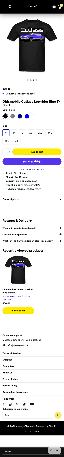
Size (4, 125)
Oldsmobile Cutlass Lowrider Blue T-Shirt (17, 291)
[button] (10, 149)
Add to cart (37, 151)
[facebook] (3, 404)
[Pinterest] (17, 404)
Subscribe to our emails (15, 409)
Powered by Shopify (46, 426)
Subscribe (58, 415)
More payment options (32, 169)
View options (18, 310)
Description (10, 199)
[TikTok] (24, 404)
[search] (10, 6)
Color (8, 109)
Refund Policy (9, 385)
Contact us (8, 366)
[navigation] (37, 80)
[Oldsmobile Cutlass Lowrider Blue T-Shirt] (18, 270)
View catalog (4, 7)
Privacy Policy (10, 379)
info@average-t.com (18, 345)
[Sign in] (54, 7)
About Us (7, 372)
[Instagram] (10, 404)
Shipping (7, 359)
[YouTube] (32, 404)
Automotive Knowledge (15, 392)
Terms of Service (11, 353)
